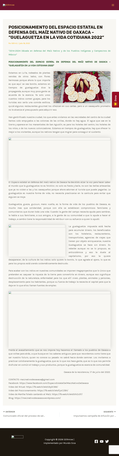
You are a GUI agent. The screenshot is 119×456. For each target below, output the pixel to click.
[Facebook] (96, 441)
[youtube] (101, 441)
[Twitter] (107, 441)
